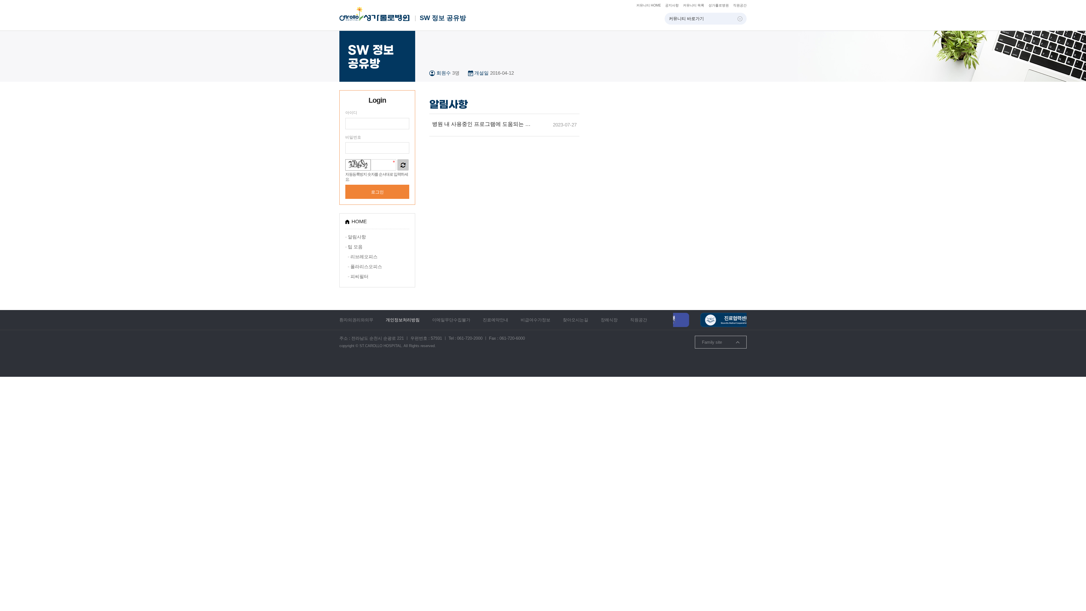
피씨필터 (359, 276)
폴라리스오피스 (366, 266)
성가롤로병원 (718, 5)
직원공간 (740, 5)
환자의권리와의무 (356, 319)
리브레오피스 (364, 256)
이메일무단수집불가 (451, 319)
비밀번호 (353, 137)
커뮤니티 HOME (648, 5)
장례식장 (609, 319)
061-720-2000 (469, 338)
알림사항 (357, 236)
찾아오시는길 (575, 319)
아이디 (351, 112)
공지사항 (672, 5)
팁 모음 (355, 246)
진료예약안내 (495, 319)
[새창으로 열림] (710, 315)
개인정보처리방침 (403, 319)
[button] (674, 320)
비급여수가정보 (535, 319)
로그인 (377, 192)
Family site (712, 342)
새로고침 (403, 165)
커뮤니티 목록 (693, 5)
